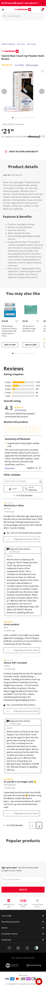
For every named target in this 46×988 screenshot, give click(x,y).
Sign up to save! (9, 867)
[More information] (43, 136)
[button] (8, 429)
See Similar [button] (12, 109)
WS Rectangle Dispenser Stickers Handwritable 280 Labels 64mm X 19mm (9, 331)
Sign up (23, 889)
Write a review (32, 65)
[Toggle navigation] (2, 9)
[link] (20, 408)
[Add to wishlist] (42, 72)
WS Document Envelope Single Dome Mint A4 (29, 328)
